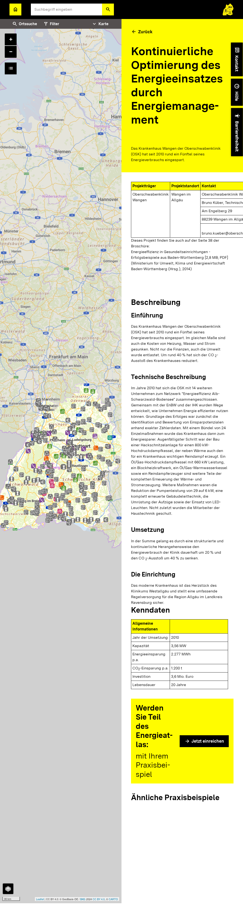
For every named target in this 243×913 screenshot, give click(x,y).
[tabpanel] (61, 466)
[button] (108, 9)
